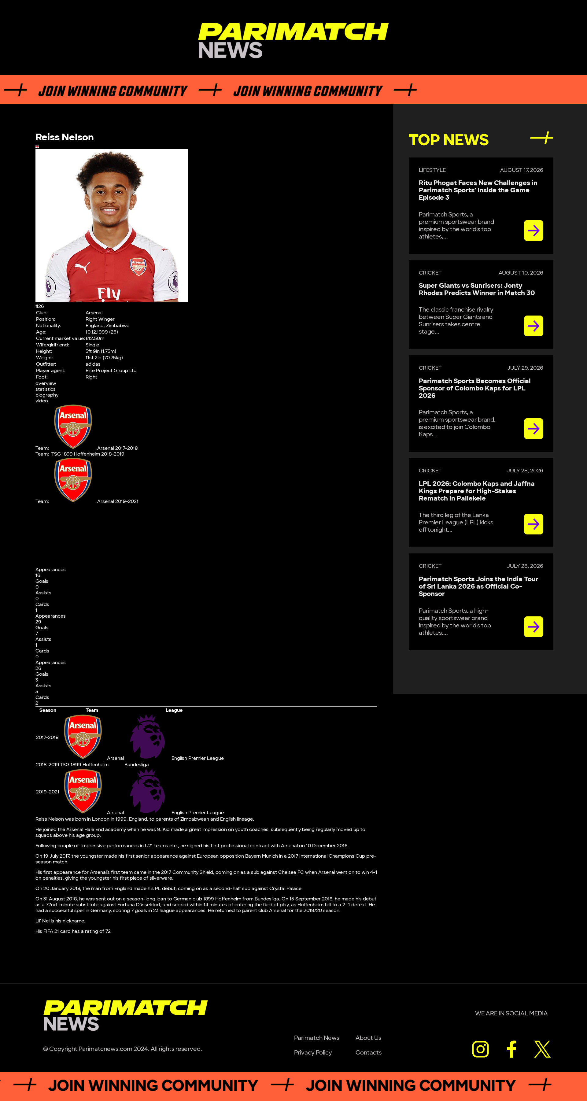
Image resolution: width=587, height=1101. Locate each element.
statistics (45, 389)
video (41, 401)
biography (46, 395)
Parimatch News (316, 1038)
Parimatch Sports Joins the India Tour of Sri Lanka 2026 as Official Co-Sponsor (478, 586)
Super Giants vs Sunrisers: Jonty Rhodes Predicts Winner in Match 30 (477, 289)
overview (45, 383)
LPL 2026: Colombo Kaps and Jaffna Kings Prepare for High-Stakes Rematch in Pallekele (477, 491)
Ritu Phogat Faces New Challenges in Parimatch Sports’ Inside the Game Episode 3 (478, 190)
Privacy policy (313, 1052)
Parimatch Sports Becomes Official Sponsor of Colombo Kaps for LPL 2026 (475, 388)
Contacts (369, 1052)
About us (368, 1038)
